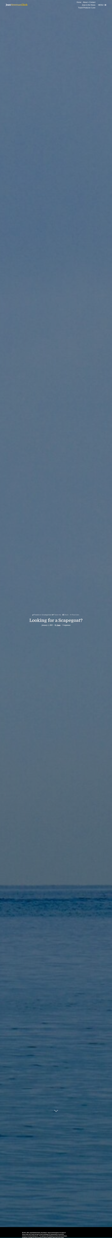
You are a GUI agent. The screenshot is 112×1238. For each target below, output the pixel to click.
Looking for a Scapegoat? (56, 620)
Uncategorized (47, 615)
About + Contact (89, 2)
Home (79, 2)
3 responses (66, 625)
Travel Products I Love (86, 8)
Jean (58, 625)
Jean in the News (88, 5)
